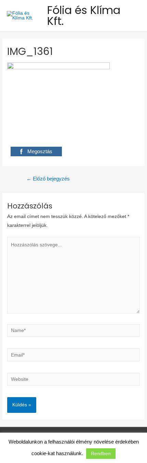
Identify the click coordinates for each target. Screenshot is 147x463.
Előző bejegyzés (48, 179)
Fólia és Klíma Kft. (83, 15)
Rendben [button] (101, 453)
